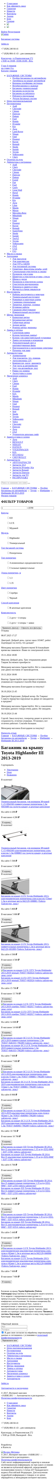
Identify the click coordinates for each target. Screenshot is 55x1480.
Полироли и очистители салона (27, 282)
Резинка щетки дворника (24, 327)
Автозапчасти (13, 460)
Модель (4, 533)
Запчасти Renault (20, 470)
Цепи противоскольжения (19, 101)
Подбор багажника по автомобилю (29, 78)
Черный (13, 598)
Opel (14, 136)
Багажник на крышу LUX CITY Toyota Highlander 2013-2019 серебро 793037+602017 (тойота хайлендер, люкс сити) (27, 1014)
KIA (14, 393)
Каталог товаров (9, 71)
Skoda (15, 147)
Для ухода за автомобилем (25, 365)
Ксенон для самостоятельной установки (31, 337)
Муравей (14, 528)
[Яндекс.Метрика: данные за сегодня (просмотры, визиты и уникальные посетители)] (10, 1452)
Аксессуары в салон (22, 373)
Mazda (15, 208)
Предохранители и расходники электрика (32, 348)
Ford (14, 119)
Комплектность (8, 612)
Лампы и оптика (15, 330)
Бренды (4, 513)
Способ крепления (10, 603)
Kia (14, 126)
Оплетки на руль (15, 159)
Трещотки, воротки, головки (26, 304)
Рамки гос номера (21, 371)
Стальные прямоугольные (22, 568)
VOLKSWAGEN (20, 449)
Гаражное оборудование (24, 309)
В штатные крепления (20, 608)
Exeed (15, 180)
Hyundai (16, 124)
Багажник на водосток (23, 91)
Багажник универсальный (25, 88)
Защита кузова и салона (18, 437)
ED (11, 518)
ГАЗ (14, 251)
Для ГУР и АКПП (21, 264)
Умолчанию (12, 770)
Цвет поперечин (9, 588)
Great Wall (17, 190)
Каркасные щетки (21, 317)
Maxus (15, 210)
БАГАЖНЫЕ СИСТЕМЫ (19, 75)
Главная (5, 488)
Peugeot (16, 139)
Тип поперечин (8, 558)
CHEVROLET (19, 457)
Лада (14, 129)
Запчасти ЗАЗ (19, 465)
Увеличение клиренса (17, 376)
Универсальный (17, 543)
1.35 (12, 583)
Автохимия (12, 256)
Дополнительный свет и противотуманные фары (24, 344)
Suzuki (15, 149)
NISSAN (16, 444)
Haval (15, 192)
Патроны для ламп (21, 350)
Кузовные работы (20, 307)
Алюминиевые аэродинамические (26, 563)
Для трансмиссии (20, 261)
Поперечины (16, 553)
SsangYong (17, 231)
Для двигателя (19, 259)
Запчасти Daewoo (20, 472)
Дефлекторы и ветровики (19, 162)
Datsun (15, 116)
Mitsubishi (17, 215)
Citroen (15, 111)
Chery (15, 157)
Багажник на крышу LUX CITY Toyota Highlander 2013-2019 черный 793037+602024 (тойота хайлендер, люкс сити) (27, 980)
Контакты (11, 13)
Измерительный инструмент (26, 312)
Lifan (14, 205)
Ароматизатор (19, 355)
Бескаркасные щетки (22, 320)
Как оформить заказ (16, 6)
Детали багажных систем (24, 98)
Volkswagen (17, 154)
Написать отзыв (8, 733)
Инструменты (13, 292)
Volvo (15, 421)
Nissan (15, 134)
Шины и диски (19, 279)
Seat (14, 411)
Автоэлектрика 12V (22, 360)
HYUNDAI (17, 455)
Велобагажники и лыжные (25, 86)
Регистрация (14, 32)
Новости (11, 11)
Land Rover (17, 131)
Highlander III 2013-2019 (12, 493)
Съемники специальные (24, 302)
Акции (10, 16)
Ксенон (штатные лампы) (24, 335)
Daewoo (16, 114)
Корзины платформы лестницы (27, 83)
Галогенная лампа (21, 332)
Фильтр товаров (8, 495)
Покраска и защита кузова (25, 287)
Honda (15, 121)
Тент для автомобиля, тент (25, 368)
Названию (12, 775)
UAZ (14, 248)
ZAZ (14, 246)
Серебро (14, 593)
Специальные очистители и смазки (29, 271)
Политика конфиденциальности (16, 1398)
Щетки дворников (15, 315)
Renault (15, 144)
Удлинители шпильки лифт (25, 434)
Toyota (15, 152)
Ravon (15, 142)
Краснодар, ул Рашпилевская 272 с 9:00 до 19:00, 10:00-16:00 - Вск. (17, 59)
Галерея (10, 21)
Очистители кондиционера (25, 284)
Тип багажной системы (12, 548)
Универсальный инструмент (26, 297)
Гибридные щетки (21, 322)
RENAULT (17, 442)
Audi (14, 106)
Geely (15, 187)
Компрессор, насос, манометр (26, 363)
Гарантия (11, 8)
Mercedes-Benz (19, 213)
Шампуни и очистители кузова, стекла (31, 276)
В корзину (6, 822)
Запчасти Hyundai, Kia (23, 467)
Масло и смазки (14, 254)
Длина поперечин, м (11, 573)
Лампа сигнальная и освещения (27, 340)
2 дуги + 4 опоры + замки (22, 623)
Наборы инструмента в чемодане (28, 294)
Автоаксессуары (15, 353)
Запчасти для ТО (20, 475)
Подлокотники (14, 103)
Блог (9, 19)
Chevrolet (16, 108)
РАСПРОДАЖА (20, 477)
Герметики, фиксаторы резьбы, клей (29, 269)
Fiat (14, 182)
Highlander (45, 490)
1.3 (11, 578)
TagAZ (15, 238)
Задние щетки (19, 325)
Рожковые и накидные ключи (26, 299)
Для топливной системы (24, 266)
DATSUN (17, 447)
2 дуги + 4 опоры (18, 618)
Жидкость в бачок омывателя (26, 289)
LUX (12, 523)
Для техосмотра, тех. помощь (26, 358)
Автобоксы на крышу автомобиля (28, 80)
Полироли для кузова (22, 274)
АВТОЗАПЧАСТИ (21, 462)
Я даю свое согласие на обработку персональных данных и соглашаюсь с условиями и (26, 1335)
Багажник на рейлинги (23, 93)
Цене (9, 772)
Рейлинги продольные (23, 96)
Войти (4, 32)
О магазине (12, 3)
